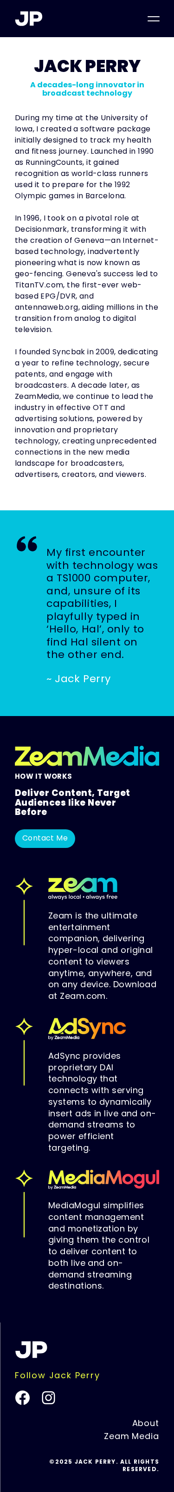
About (146, 1424)
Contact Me (45, 839)
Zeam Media (131, 1437)
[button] (153, 18)
